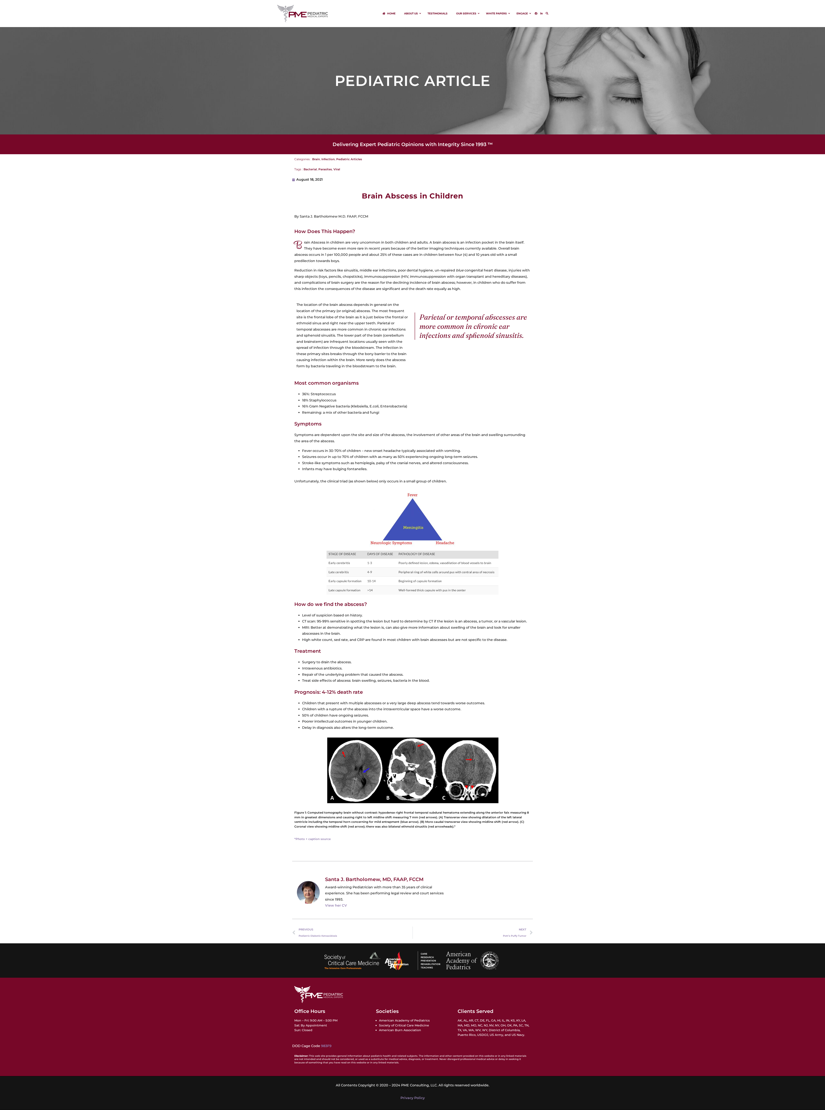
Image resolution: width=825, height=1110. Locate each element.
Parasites (325, 169)
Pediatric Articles (349, 159)
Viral (336, 169)
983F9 (326, 1046)
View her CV (336, 905)
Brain (316, 159)
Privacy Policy (412, 1098)
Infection (328, 159)
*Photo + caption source (312, 839)
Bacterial (310, 169)
